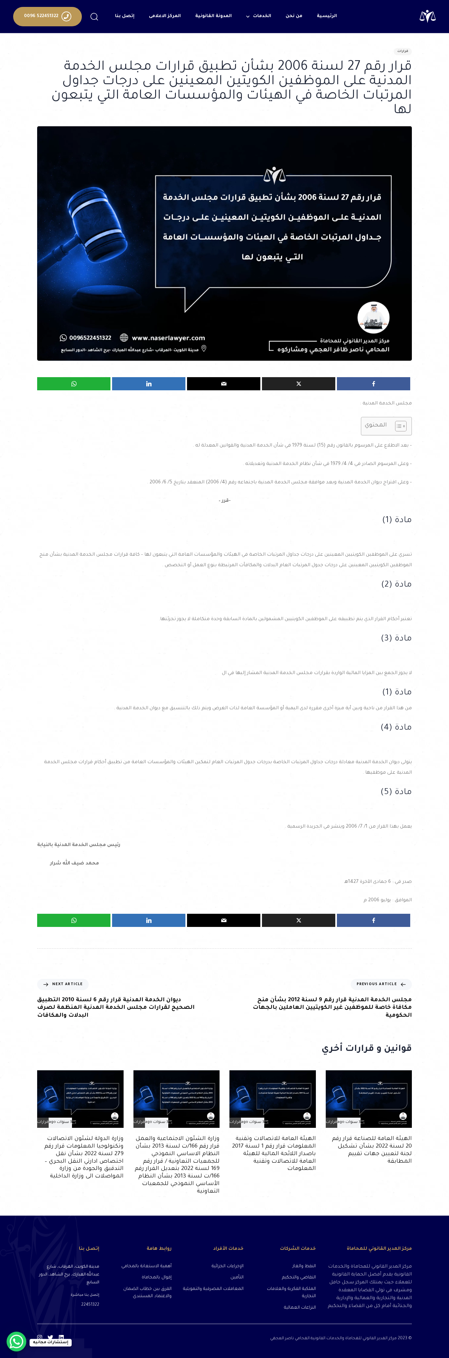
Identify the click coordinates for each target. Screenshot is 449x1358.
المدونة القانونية (213, 16)
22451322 (90, 1305)
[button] (94, 16)
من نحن (294, 16)
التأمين (237, 1277)
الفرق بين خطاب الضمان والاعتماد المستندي (147, 1293)
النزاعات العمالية (300, 1307)
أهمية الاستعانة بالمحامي (146, 1266)
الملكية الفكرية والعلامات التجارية (291, 1293)
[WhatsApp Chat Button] (16, 1341)
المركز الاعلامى (165, 16)
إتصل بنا (124, 16)
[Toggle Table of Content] (397, 426)
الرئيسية (327, 16)
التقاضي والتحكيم (299, 1277)
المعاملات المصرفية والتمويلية (213, 1289)
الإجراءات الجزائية (228, 1266)
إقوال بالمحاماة (156, 1277)
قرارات (402, 51)
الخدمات (262, 16)
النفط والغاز (304, 1266)
